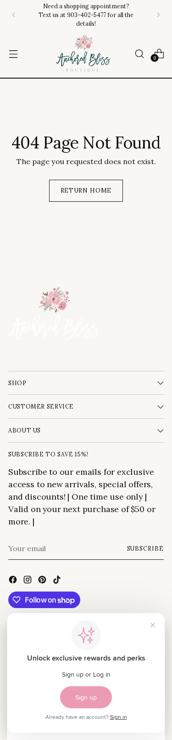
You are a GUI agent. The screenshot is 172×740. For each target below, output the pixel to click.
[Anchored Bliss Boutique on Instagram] (28, 581)
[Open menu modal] (13, 53)
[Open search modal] (139, 53)
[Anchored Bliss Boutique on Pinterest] (43, 581)
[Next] (158, 14)
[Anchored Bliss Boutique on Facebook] (13, 581)
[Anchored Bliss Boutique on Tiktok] (57, 581)
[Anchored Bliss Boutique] (83, 53)
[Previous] (14, 14)
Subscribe (145, 548)
